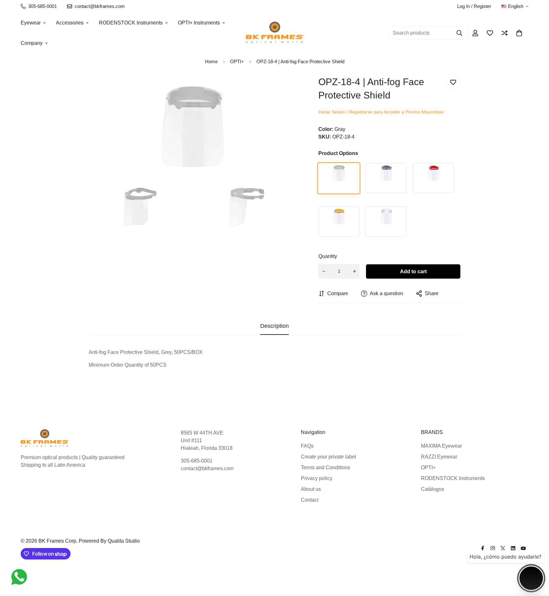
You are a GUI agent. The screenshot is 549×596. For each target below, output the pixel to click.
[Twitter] (502, 548)
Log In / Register (474, 6)
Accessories (70, 22)
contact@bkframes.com (207, 468)
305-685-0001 (197, 461)
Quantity (327, 256)
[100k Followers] (492, 548)
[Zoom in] (284, 89)
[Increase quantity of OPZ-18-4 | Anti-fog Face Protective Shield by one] (354, 271)
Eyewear (31, 22)
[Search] (459, 33)
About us (311, 489)
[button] (519, 33)
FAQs (307, 446)
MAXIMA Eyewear (441, 446)
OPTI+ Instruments (199, 22)
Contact (309, 500)
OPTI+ (428, 467)
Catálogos (432, 489)
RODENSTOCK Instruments (131, 22)
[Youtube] (523, 548)
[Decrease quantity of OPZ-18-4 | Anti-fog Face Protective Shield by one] (324, 271)
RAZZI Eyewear (439, 456)
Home (211, 61)
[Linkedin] (513, 548)
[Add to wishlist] (453, 82)
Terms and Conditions (325, 467)
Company (32, 43)
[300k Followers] (482, 548)
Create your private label (328, 456)
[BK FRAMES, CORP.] (274, 32)
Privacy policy (316, 478)
